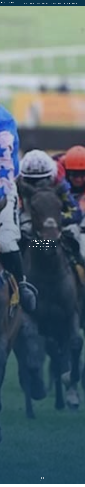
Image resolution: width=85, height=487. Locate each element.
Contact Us (74, 3)
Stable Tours (45, 3)
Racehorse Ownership (56, 3)
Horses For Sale (24, 3)
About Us (32, 3)
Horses (38, 3)
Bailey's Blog (67, 3)
